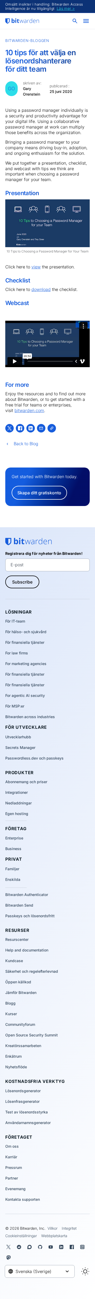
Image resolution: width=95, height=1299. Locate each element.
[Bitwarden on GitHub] (41, 1247)
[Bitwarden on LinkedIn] (62, 1247)
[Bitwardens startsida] (22, 21)
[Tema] (85, 1271)
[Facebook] (20, 428)
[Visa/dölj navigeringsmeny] (86, 21)
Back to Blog (26, 443)
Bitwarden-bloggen (27, 40)
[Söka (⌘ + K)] (75, 21)
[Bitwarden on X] (9, 1247)
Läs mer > (66, 8)
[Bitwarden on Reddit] (20, 1247)
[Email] (41, 428)
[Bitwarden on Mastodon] (9, 1257)
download (41, 289)
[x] (9, 428)
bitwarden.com (29, 410)
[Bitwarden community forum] (30, 1247)
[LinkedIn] (30, 428)
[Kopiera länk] (52, 428)
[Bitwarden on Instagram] (83, 1247)
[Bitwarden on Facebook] (73, 1247)
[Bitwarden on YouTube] (52, 1247)
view (36, 266)
